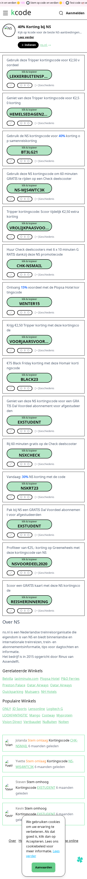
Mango (34, 715)
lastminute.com (26, 678)
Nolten (63, 722)
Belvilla (7, 678)
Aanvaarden (43, 867)
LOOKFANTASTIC (15, 715)
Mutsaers (32, 691)
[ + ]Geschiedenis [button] (44, 85)
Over (12, 840)
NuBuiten (49, 722)
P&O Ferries (70, 678)
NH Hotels (49, 691)
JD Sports (20, 708)
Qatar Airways (38, 685)
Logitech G (55, 708)
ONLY (6, 708)
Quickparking (12, 691)
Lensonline (36, 708)
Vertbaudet (32, 722)
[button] (29, 75)
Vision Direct (12, 722)
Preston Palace (13, 685)
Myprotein (64, 715)
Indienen (30, 45)
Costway (48, 715)
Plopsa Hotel (49, 678)
